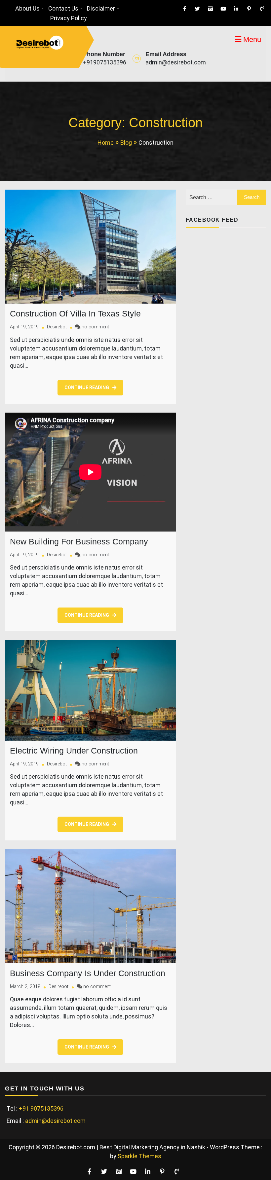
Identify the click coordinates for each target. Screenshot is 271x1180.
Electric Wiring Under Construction (74, 750)
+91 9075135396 (41, 1108)
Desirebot (57, 327)
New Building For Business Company (79, 541)
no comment (95, 327)
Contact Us (63, 8)
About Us (27, 8)
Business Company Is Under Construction (87, 973)
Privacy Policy (68, 18)
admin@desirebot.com (175, 62)
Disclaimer (101, 8)
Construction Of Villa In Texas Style (75, 313)
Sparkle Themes (139, 1156)
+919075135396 (104, 62)
